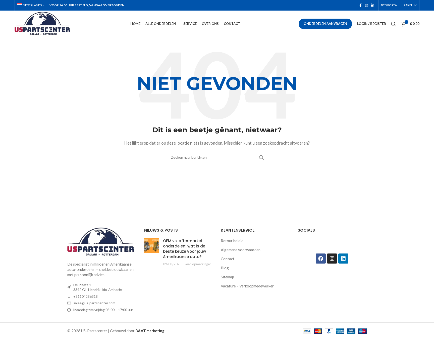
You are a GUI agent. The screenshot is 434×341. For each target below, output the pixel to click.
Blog (225, 268)
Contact (227, 259)
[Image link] (102, 241)
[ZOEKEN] (261, 157)
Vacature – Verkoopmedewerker (247, 286)
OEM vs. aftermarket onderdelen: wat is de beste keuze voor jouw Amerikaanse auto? (184, 248)
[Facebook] (321, 258)
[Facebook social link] (361, 5)
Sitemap (227, 277)
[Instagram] (332, 258)
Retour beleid (232, 240)
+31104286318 (85, 296)
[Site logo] (43, 23)
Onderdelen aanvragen (325, 24)
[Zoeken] (394, 24)
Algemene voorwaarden (240, 249)
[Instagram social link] (367, 5)
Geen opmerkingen (197, 264)
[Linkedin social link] (373, 5)
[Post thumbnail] (151, 252)
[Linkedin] (343, 258)
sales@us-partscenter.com (94, 303)
